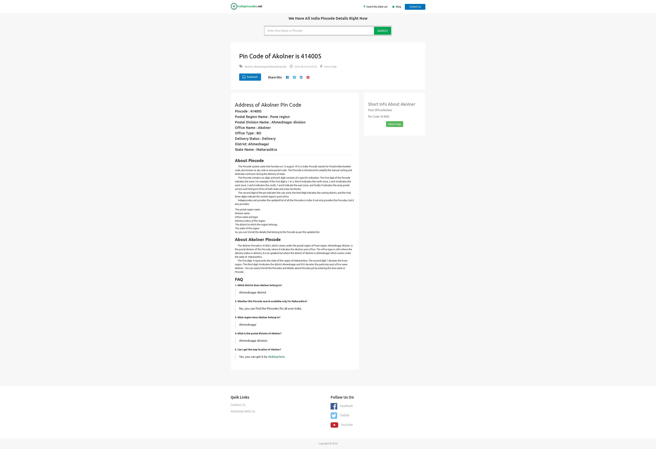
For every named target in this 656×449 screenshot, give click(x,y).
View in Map (330, 66)
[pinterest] (308, 77)
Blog (398, 6)
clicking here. (276, 356)
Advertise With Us (243, 411)
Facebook (346, 405)
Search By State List (376, 6)
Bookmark (252, 77)
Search (382, 30)
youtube (347, 424)
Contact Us (415, 6)
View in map (394, 124)
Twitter (345, 415)
